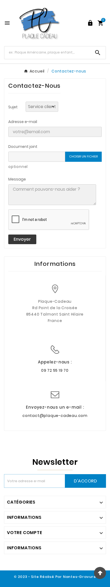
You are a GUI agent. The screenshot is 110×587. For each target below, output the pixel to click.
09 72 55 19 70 (55, 370)
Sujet (13, 107)
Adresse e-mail (22, 121)
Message (17, 179)
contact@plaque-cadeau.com (55, 415)
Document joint (22, 146)
